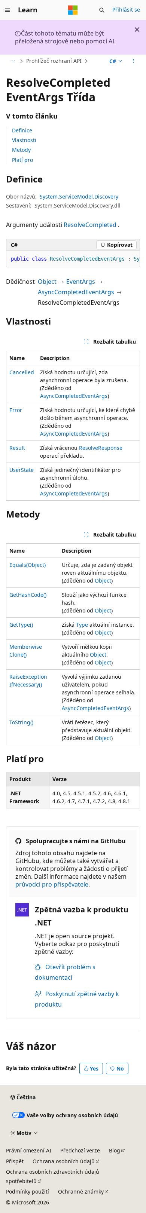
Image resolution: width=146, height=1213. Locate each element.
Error (15, 410)
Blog (114, 1150)
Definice (22, 130)
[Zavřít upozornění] (137, 30)
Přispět (15, 1161)
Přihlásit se (126, 9)
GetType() (21, 624)
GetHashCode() (27, 594)
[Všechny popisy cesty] (12, 61)
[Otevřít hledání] (101, 10)
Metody (21, 149)
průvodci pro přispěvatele (51, 884)
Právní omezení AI (28, 1150)
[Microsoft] (73, 10)
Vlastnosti (24, 140)
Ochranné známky (81, 1191)
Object (47, 281)
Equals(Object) (27, 564)
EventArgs (80, 281)
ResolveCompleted (90, 225)
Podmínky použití (27, 1191)
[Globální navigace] (7, 10)
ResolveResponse (100, 447)
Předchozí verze (80, 1150)
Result (17, 447)
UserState (21, 469)
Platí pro (22, 159)
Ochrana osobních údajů (64, 1161)
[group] (73, 259)
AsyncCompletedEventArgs (76, 292)
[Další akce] (133, 61)
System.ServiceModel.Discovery (79, 196)
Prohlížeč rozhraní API (54, 60)
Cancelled (21, 372)
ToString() (21, 722)
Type (82, 624)
